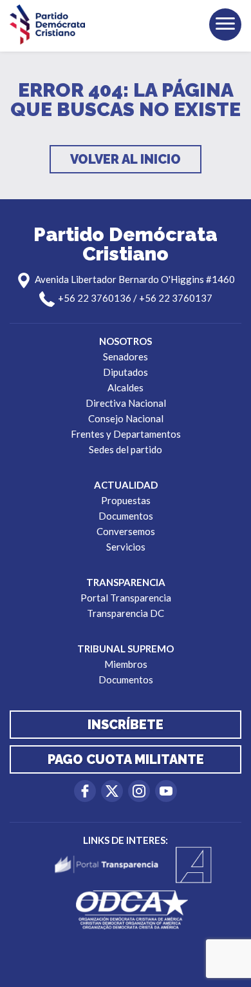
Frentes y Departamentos (126, 434)
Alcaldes (125, 387)
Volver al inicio (125, 159)
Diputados (125, 372)
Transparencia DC (125, 613)
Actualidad (126, 485)
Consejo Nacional (125, 418)
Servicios (125, 546)
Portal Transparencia (125, 597)
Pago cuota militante (126, 759)
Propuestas (126, 500)
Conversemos (126, 531)
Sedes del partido (125, 449)
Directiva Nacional (126, 403)
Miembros (125, 664)
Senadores (125, 356)
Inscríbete (125, 724)
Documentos (125, 516)
